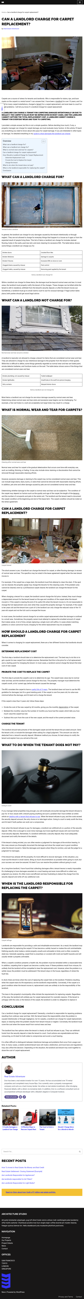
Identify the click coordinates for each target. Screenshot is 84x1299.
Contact (5, 1249)
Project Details (7, 1243)
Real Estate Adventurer (11, 29)
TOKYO (4, 1263)
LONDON (5, 1266)
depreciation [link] (63, 707)
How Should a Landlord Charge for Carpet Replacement (23, 155)
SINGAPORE (6, 1269)
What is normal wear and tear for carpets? (18, 150)
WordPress (20, 1292)
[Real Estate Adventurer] (3, 2)
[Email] (20, 1097)
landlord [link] (59, 101)
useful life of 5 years (39, 689)
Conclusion (7, 171)
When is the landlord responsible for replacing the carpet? (24, 168)
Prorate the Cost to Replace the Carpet (18, 160)
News (4, 1246)
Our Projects (6, 1240)
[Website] (24, 1097)
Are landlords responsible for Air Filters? (17, 1179)
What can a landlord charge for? (14, 144)
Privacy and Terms (66, 1297)
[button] (42, 141)
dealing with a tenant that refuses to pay (24, 817)
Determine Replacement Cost (15, 158)
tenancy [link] (76, 493)
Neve (3, 1292)
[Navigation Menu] (79, 2)
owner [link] (26, 585)
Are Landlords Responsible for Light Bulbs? (18, 1183)
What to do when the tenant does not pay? (18, 165)
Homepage (6, 1238)
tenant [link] (39, 104)
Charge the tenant (11, 163)
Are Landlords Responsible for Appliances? (18, 1175)
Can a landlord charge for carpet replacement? (20, 152)
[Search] (79, 1151)
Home (4, 12)
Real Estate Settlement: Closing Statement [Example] (22, 1171)
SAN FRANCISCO (8, 1261)
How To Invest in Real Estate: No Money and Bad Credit (23, 1167)
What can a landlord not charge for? (16, 147)
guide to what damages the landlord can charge (51, 134)
